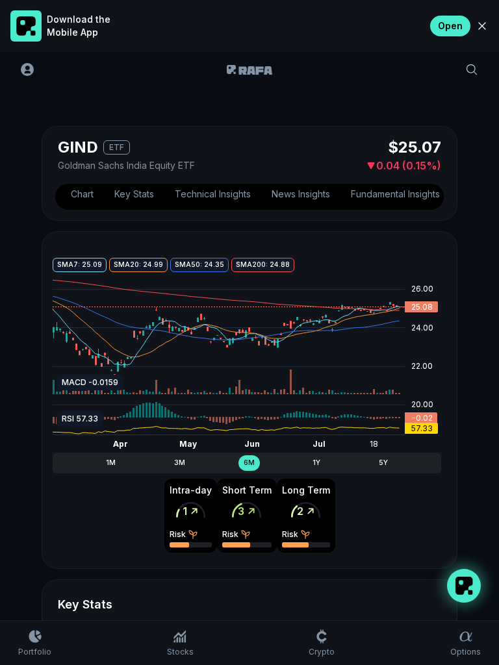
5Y (383, 462)
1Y (316, 462)
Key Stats (134, 193)
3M (179, 462)
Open (450, 25)
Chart (82, 193)
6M (249, 462)
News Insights (301, 193)
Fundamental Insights (395, 193)
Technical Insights (213, 193)
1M (111, 462)
